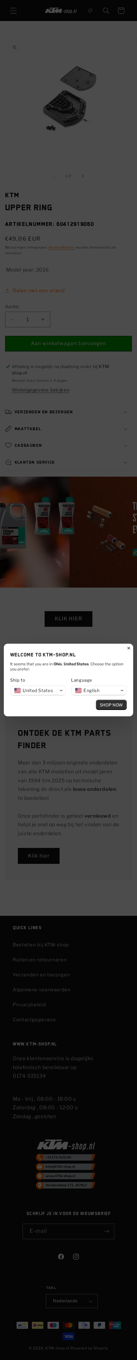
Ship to (17, 680)
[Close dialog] (129, 648)
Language (81, 680)
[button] (38, 690)
